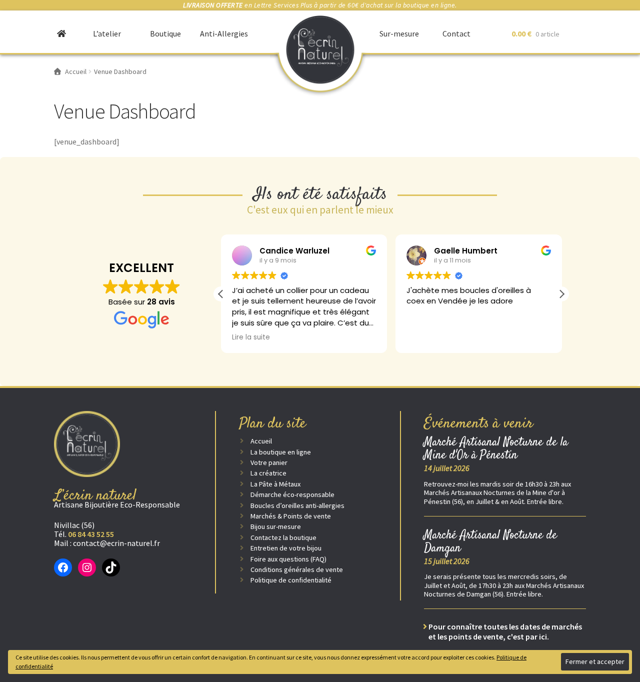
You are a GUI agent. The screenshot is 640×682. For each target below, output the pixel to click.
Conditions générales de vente (296, 569)
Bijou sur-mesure (275, 526)
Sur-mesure (399, 33)
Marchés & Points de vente (290, 516)
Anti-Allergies (224, 33)
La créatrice (268, 473)
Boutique (165, 33)
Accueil (261, 441)
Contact (456, 33)
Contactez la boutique (283, 537)
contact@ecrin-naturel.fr (116, 543)
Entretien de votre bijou (286, 548)
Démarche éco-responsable (292, 494)
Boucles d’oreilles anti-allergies (297, 505)
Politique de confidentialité (291, 580)
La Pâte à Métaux (275, 484)
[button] (561, 294)
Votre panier (269, 462)
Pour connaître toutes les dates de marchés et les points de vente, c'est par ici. (505, 632)
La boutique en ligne (280, 452)
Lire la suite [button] (251, 337)
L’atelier (107, 33)
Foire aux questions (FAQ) (288, 559)
